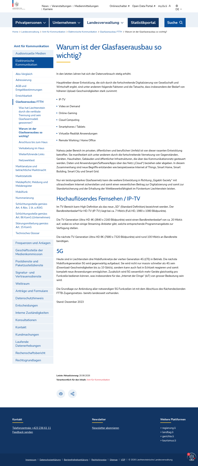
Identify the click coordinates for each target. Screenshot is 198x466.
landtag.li (167, 432)
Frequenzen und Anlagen (32, 243)
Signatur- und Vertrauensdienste (28, 274)
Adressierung (23, 80)
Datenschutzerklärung (50, 459)
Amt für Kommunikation (53, 31)
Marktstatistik (24, 176)
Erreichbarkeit (24, 96)
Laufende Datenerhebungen (28, 344)
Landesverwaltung (103, 22)
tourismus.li (169, 440)
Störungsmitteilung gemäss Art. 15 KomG (32, 225)
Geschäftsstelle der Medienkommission (29, 252)
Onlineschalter (119, 6)
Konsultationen (26, 320)
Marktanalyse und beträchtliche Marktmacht (31, 168)
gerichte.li (168, 436)
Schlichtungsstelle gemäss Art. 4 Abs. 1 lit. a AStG (31, 205)
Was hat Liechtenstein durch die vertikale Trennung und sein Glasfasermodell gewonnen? (32, 115)
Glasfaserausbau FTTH (111, 31)
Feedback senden (22, 432)
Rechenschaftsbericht (30, 353)
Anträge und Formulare (31, 291)
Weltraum (22, 284)
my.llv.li (162, 6)
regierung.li (169, 428)
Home (15, 31)
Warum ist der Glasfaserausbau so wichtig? (30, 132)
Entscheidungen (26, 305)
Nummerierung (25, 198)
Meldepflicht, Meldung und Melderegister (32, 184)
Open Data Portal (142, 6)
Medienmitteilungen (87, 6)
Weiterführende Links (31, 154)
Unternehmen (64, 22)
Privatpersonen (28, 22)
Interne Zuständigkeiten (32, 313)
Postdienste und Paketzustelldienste (29, 263)
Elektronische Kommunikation (82, 31)
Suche (172, 22)
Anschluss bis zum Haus (33, 142)
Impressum (31, 459)
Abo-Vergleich (24, 74)
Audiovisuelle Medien (30, 53)
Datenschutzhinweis (29, 298)
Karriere (48, 9)
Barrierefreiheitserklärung (76, 459)
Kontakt (20, 327)
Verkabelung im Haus (31, 148)
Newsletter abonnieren (105, 428)
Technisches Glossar (27, 233)
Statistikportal (143, 22)
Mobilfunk (22, 192)
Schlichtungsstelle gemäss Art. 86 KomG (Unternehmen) (33, 215)
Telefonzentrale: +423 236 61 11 (31, 428)
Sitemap (114, 459)
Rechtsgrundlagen (28, 360)
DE (178, 9)
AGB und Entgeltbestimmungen (29, 88)
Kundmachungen (27, 334)
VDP (123, 459)
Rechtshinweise (98, 459)
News (45, 6)
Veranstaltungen (61, 6)
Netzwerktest (27, 160)
